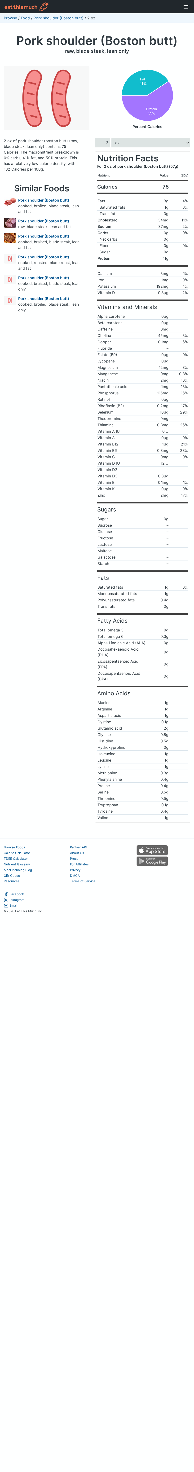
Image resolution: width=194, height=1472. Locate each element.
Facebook (16, 894)
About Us (77, 853)
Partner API (78, 847)
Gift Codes (12, 875)
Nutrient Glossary (17, 864)
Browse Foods (14, 847)
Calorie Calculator (17, 853)
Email (13, 905)
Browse (10, 18)
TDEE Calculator (16, 858)
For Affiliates (79, 864)
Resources (11, 881)
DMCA (75, 875)
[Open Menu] (186, 6)
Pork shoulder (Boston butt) (59, 18)
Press (74, 858)
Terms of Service (82, 881)
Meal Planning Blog (18, 870)
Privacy (75, 870)
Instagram (16, 900)
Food (25, 18)
